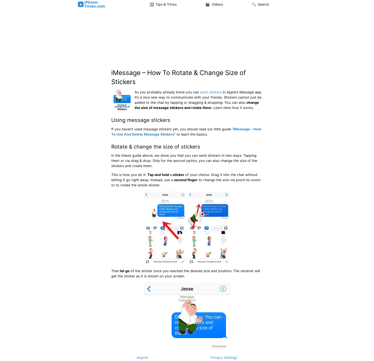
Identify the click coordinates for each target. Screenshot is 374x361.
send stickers (211, 92)
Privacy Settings (224, 357)
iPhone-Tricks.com (94, 4)
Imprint (142, 357)
